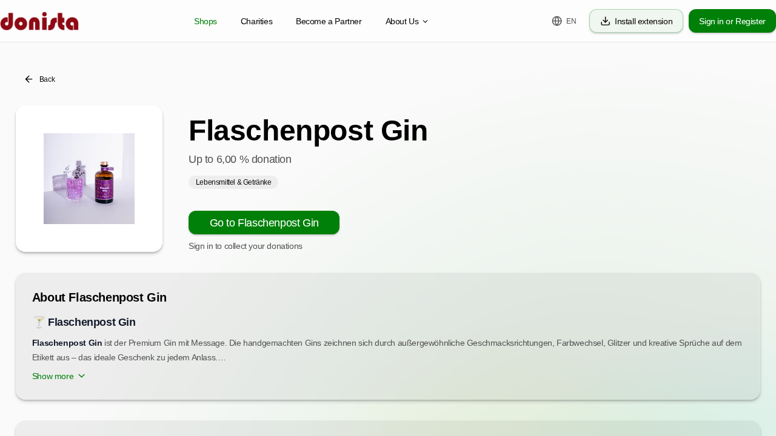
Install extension (643, 21)
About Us (402, 21)
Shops (205, 21)
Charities (256, 21)
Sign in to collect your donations (246, 246)
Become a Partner (329, 21)
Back (47, 79)
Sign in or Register (732, 21)
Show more (52, 376)
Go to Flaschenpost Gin (264, 223)
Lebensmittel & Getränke (234, 182)
